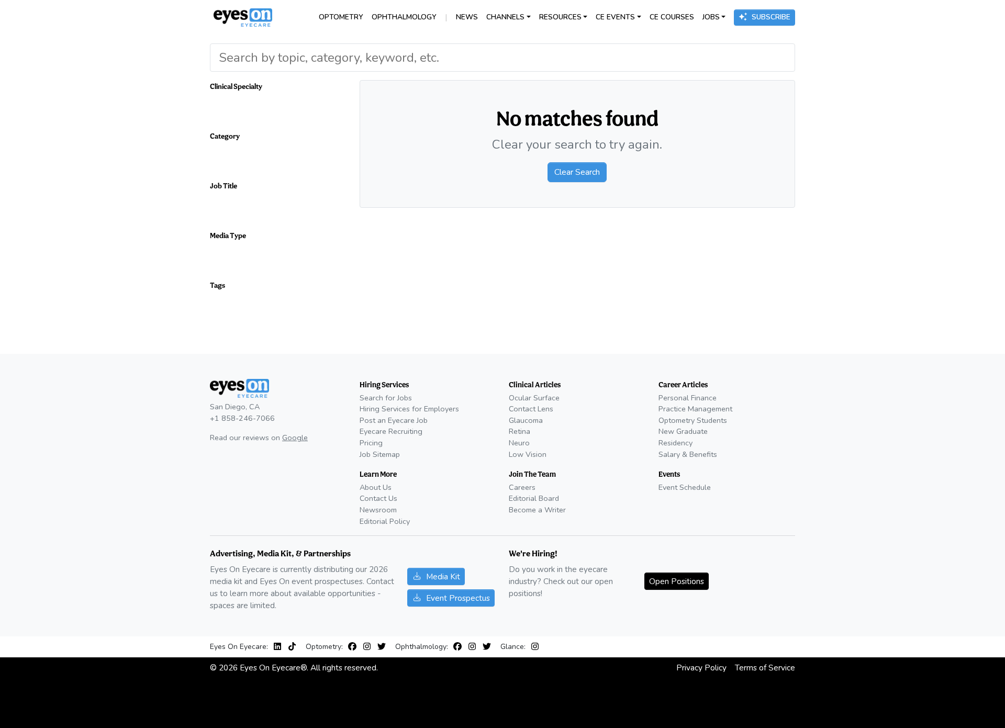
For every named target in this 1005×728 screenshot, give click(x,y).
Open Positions (676, 581)
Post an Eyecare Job (394, 420)
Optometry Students (692, 420)
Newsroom (378, 510)
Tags (217, 285)
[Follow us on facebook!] (354, 647)
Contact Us (378, 498)
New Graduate (683, 431)
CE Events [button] (615, 17)
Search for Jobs (386, 398)
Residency (675, 443)
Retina (519, 431)
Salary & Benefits (687, 454)
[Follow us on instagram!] (369, 647)
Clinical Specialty (236, 86)
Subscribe (771, 17)
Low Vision (527, 454)
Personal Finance (687, 398)
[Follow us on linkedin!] (279, 647)
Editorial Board (534, 498)
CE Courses (672, 17)
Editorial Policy (385, 521)
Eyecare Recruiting (391, 431)
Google (295, 437)
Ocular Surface (534, 398)
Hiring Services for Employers (409, 409)
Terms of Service (765, 667)
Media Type (228, 235)
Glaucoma (526, 420)
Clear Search (577, 172)
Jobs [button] (711, 17)
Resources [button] (560, 17)
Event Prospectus (458, 597)
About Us (376, 487)
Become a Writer (537, 510)
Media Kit (443, 576)
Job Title (223, 186)
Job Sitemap (380, 454)
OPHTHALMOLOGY (404, 17)
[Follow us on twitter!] (381, 647)
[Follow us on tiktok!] (292, 647)
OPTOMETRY (341, 17)
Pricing (371, 443)
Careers (522, 487)
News (467, 17)
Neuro (519, 443)
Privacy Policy (701, 667)
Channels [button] (505, 17)
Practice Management (695, 409)
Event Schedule (684, 487)
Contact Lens (531, 409)
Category (225, 136)
